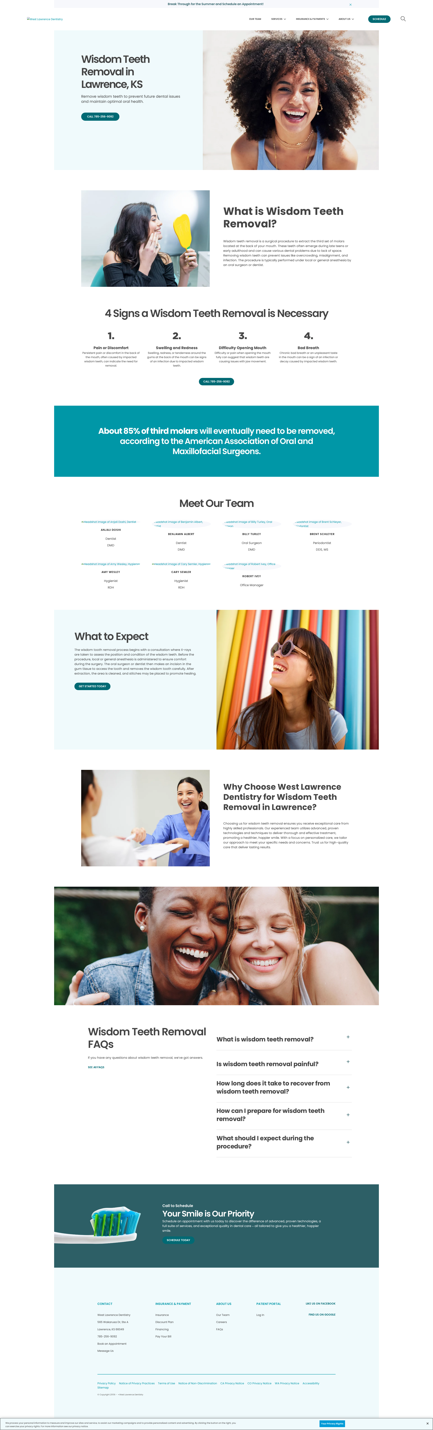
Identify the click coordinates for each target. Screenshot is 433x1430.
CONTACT (104, 1304)
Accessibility (311, 1383)
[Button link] (403, 19)
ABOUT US (344, 19)
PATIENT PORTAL (268, 1304)
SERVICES (276, 19)
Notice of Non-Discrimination (197, 1383)
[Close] (427, 1423)
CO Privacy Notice (259, 1383)
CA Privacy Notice (232, 1383)
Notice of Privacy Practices (137, 1383)
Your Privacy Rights (332, 1423)
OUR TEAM (255, 19)
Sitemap (103, 1388)
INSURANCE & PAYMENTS (310, 19)
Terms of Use (166, 1383)
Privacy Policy (106, 1383)
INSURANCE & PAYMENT (173, 1304)
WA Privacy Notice (287, 1383)
